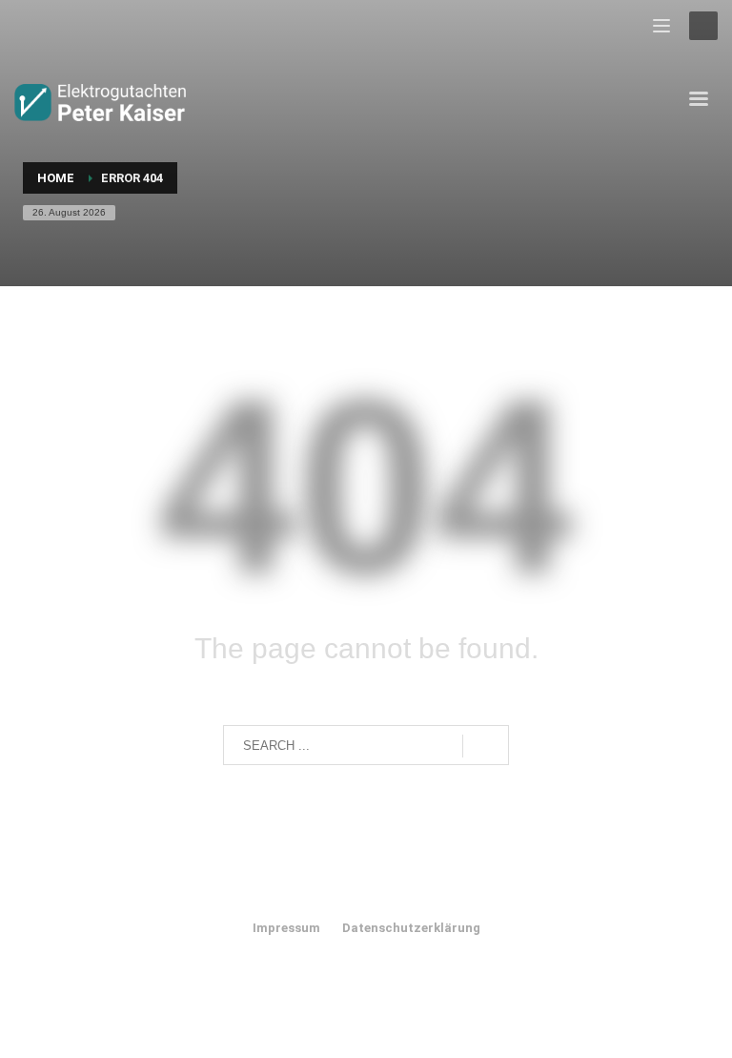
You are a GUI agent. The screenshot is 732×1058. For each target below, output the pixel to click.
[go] (485, 746)
